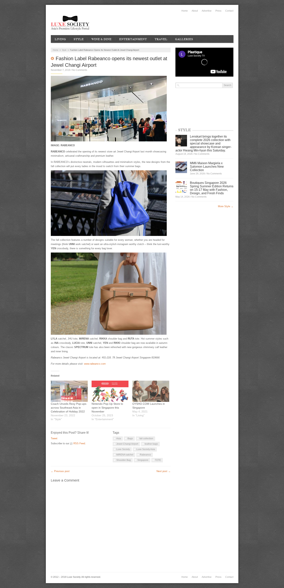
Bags (130, 438)
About (195, 10)
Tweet (54, 438)
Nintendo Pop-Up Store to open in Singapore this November (107, 407)
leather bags (151, 444)
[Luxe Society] (70, 23)
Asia (118, 438)
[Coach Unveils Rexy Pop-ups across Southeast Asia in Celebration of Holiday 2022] (69, 391)
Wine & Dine (101, 39)
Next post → (163, 471)
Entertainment (133, 39)
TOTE (158, 460)
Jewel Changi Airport (127, 444)
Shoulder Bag (123, 460)
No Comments (79, 70)
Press (218, 10)
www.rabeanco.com (95, 363)
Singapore (142, 460)
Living (60, 39)
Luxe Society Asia (145, 449)
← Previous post (60, 471)
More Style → (225, 206)
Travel (161, 39)
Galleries (184, 39)
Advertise (207, 10)
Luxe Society (123, 449)
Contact (229, 10)
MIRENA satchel (124, 454)
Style (79, 39)
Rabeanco (145, 454)
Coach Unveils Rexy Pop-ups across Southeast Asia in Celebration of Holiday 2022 (68, 407)
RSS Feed (79, 443)
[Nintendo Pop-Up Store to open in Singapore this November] (110, 391)
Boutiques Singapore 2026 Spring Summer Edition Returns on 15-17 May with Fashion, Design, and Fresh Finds (211, 188)
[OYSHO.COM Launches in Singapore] (150, 391)
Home (184, 10)
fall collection (146, 438)
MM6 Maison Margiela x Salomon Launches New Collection (207, 166)
